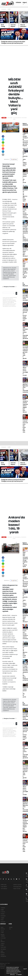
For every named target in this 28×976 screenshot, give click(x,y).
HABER (9, 9)
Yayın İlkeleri (4, 886)
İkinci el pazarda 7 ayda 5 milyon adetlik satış (25, 159)
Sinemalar (3, 947)
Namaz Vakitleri (3, 935)
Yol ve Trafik (2, 931)
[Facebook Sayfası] (1, 879)
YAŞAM (2, 918)
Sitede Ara (10, 928)
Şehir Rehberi (3, 951)
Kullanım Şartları (17, 884)
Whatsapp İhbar (17, 886)
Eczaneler (3, 938)
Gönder (16, 293)
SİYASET (3, 914)
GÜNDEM (18, 2)
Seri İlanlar (3, 949)
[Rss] (15, 879)
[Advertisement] (14, 62)
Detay (13, 974)
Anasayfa (3, 9)
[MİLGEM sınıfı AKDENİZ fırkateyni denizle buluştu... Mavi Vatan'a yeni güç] (10, 127)
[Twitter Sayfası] (4, 879)
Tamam (19, 974)
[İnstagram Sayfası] (7, 879)
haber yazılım (3, 972)
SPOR (2, 920)
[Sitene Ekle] (20, 879)
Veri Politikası (4, 888)
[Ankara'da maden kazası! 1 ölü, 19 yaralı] (10, 547)
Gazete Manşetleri (3, 955)
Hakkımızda (3, 884)
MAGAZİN (3, 922)
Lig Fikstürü (3, 940)
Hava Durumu (3, 928)
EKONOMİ (3, 916)
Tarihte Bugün (2, 944)
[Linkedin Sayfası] (12, 879)
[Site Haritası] (17, 879)
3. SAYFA (3, 912)
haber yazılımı (3, 969)
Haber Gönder (16, 888)
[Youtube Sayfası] (9, 879)
